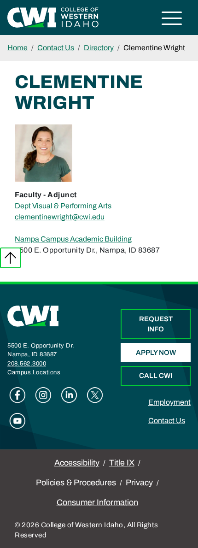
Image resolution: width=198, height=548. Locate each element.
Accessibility (76, 462)
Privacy (139, 482)
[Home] (33, 315)
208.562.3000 (26, 363)
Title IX (121, 462)
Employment (169, 402)
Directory (99, 48)
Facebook (17, 395)
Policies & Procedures (76, 482)
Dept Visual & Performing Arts (63, 206)
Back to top (10, 257)
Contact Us (55, 48)
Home (17, 48)
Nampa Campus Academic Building (73, 239)
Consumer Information (97, 502)
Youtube (17, 421)
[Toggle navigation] (172, 19)
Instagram (43, 395)
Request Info (156, 324)
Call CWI (155, 375)
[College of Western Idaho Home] (53, 17)
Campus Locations (33, 372)
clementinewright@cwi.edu (60, 217)
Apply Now (156, 352)
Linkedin (69, 395)
